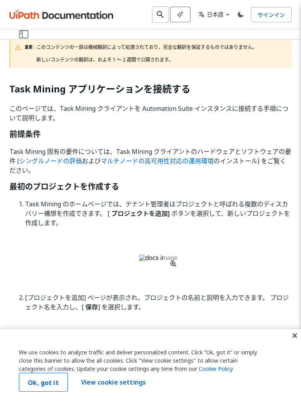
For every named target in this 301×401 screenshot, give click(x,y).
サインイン (271, 15)
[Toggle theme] (240, 14)
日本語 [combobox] (210, 14)
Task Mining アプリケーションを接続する (99, 89)
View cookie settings (113, 382)
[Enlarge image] (158, 261)
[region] (150, 365)
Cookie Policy (215, 369)
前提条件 (25, 134)
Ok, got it (43, 382)
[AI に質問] (180, 14)
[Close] (294, 335)
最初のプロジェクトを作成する (64, 186)
